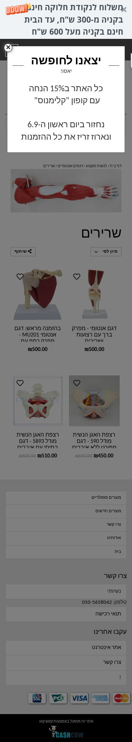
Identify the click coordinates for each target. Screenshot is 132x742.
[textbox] (66, 113)
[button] (66, 19)
